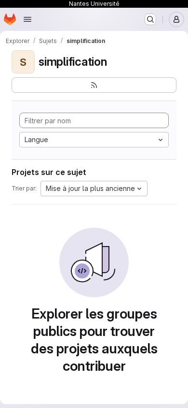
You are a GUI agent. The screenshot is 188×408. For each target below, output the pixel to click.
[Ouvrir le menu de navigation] (27, 19)
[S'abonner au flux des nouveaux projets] (94, 85)
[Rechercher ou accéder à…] (150, 19)
